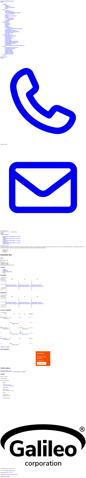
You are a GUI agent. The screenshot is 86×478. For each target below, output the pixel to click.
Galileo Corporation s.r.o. (10, 470)
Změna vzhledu (3, 474)
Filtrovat (7, 263)
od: (1, 259)
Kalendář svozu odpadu (4, 346)
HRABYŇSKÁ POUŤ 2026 (11, 285)
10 (1, 325)
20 (20, 331)
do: (1, 261)
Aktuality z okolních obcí (7, 271)
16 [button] (31, 283)
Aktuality (4, 269)
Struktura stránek (10, 474)
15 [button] (18, 283)
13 (20, 325)
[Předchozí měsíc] (0, 277)
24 (1, 336)
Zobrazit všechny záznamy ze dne (12, 286)
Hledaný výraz (14, 231)
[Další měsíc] (6, 277)
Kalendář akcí (5, 270)
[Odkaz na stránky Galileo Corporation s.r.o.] (43, 466)
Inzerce (4, 272)
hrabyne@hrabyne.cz (10, 385)
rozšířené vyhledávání (4, 234)
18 (10, 331)
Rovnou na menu (10, 0)
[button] (4, 4)
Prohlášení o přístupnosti (5, 476)
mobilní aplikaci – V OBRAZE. (20, 371)
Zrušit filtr (2, 263)
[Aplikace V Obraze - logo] (5, 370)
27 (1, 315)
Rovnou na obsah (3, 0)
